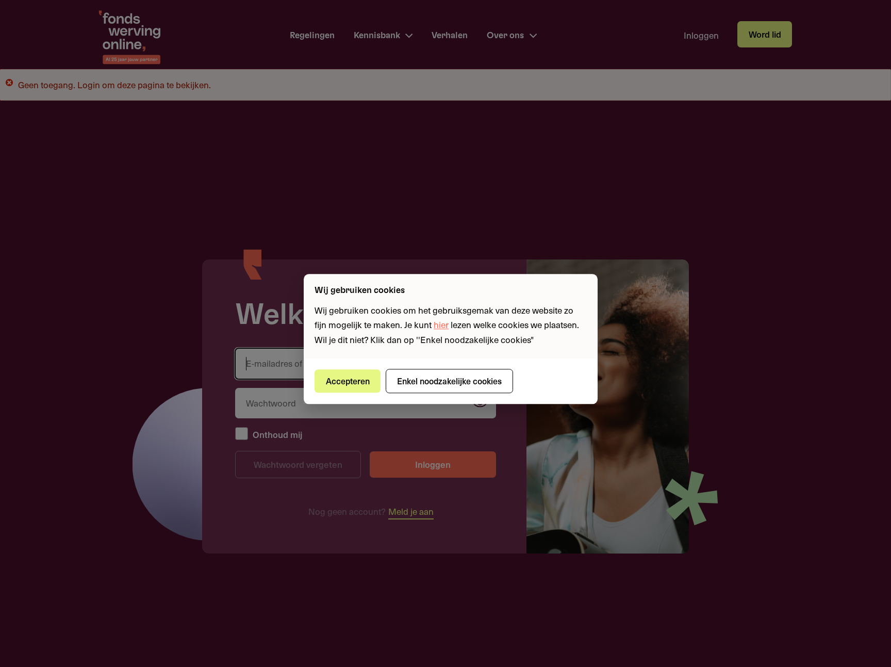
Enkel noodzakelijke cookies (449, 381)
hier (441, 325)
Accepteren (348, 381)
